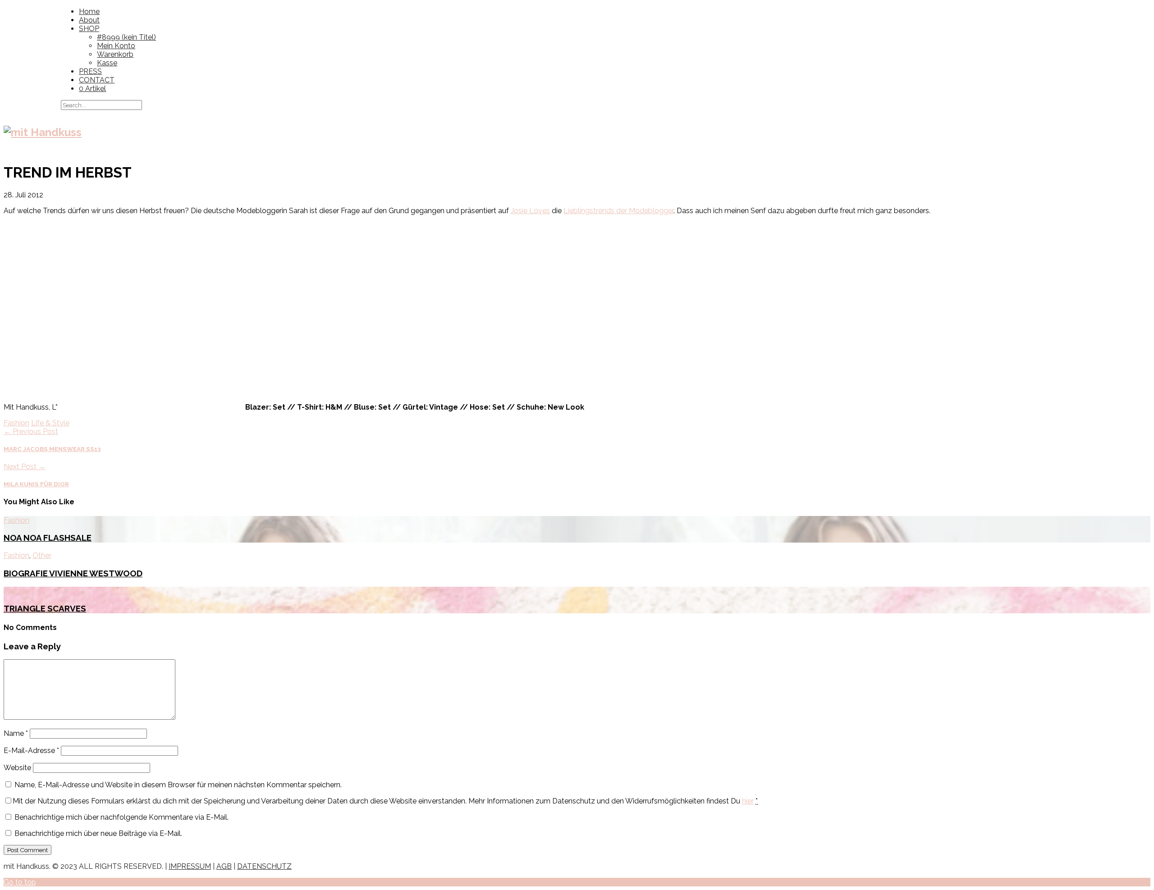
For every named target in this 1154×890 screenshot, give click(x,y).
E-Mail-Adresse (31, 750)
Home (89, 11)
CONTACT (96, 80)
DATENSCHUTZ (264, 866)
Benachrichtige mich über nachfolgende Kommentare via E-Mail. (121, 817)
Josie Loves (530, 210)
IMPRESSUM (190, 866)
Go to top (20, 882)
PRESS (90, 71)
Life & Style (50, 423)
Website (17, 767)
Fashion (16, 423)
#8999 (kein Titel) (126, 37)
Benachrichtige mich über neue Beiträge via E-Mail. (98, 833)
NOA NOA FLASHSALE (48, 538)
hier (748, 801)
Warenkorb (115, 54)
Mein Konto (116, 45)
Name (16, 733)
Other (41, 555)
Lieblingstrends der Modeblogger (618, 210)
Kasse (107, 63)
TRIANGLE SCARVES (45, 608)
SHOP (89, 28)
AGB (224, 866)
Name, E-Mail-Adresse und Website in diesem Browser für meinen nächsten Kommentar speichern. (178, 784)
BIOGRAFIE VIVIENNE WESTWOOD (73, 573)
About (89, 20)
